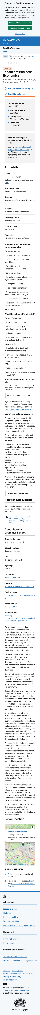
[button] (23, 844)
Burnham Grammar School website (19, 586)
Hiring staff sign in (10, 939)
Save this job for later (17, 94)
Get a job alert (14, 874)
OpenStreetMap (23, 864)
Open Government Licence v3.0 (16, 990)
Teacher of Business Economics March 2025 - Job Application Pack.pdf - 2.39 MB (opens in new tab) (21, 520)
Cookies (6, 970)
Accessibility (28, 973)
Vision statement (10, 980)
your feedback (29, 56)
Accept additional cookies (20, 22)
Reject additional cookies (20, 28)
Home (5, 63)
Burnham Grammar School (17, 832)
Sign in (5, 44)
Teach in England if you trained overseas (19, 925)
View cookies (20, 33)
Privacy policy (17, 970)
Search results (15, 63)
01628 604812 (11, 607)
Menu (5, 52)
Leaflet (10, 864)
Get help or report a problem (15, 956)
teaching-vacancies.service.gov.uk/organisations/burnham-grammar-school (20, 618)
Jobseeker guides (10, 917)
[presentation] (20, 845)
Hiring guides (8, 943)
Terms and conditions (12, 973)
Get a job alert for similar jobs (20, 88)
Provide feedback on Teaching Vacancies (20, 960)
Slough (31, 881)
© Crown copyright (20, 1009)
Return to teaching (11, 921)
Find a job (7, 913)
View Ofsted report (13, 577)
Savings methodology (12, 977)
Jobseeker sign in (10, 909)
